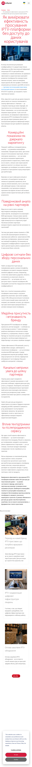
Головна (3, 10)
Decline (16, 759)
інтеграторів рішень (8, 89)
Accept (16, 754)
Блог (8, 10)
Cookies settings (16, 750)
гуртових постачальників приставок (15, 87)
